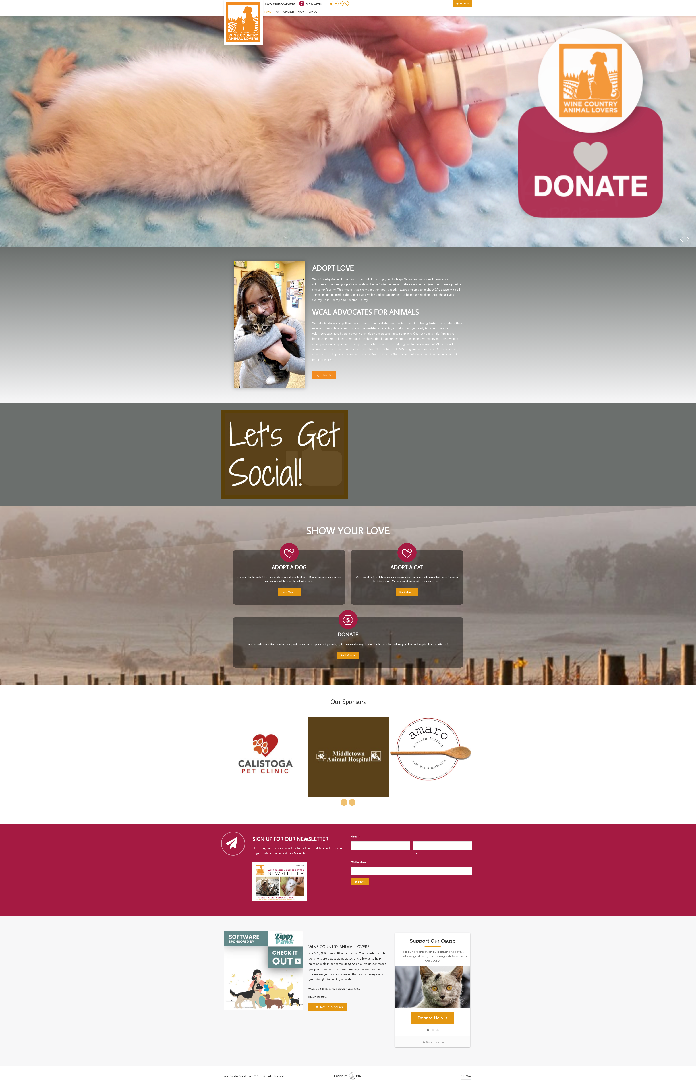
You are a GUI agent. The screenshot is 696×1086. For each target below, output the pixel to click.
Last (415, 853)
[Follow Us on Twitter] (336, 3)
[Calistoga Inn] (348, 728)
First (353, 853)
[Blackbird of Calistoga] (265, 744)
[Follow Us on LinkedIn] (341, 3)
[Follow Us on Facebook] (331, 3)
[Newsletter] (281, 882)
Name (355, 836)
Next (688, 239)
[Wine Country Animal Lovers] (243, 22)
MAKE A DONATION (331, 1006)
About (301, 11)
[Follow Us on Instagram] (346, 3)
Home (267, 11)
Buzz (358, 1075)
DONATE (464, 3)
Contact (313, 11)
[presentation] (344, 802)
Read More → (289, 592)
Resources (288, 11)
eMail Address (359, 862)
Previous (681, 239)
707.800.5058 (313, 3)
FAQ (277, 11)
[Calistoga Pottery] (430, 724)
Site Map (466, 1076)
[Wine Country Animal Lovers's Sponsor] (263, 970)
